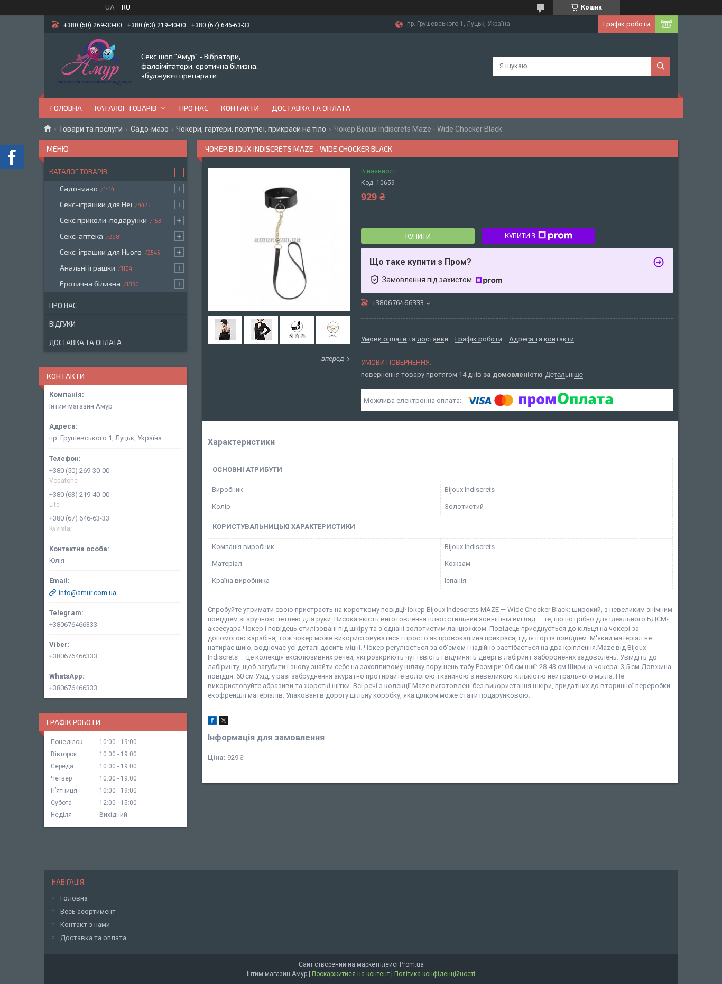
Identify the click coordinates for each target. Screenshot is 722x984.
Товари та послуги (91, 129)
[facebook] (212, 722)
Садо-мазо (150, 129)
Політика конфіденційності (434, 974)
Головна (66, 108)
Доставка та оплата (311, 108)
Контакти (240, 108)
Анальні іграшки (87, 267)
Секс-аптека (81, 235)
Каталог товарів (125, 108)
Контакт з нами (85, 925)
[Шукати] (660, 66)
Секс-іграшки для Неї (96, 204)
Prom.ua (412, 964)
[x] (223, 722)
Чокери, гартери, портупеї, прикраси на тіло (251, 129)
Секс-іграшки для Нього (101, 251)
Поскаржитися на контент (351, 974)
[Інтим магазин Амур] (92, 65)
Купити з (520, 235)
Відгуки (62, 324)
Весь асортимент (88, 911)
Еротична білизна (90, 283)
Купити (418, 236)
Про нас (193, 108)
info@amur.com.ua (87, 593)
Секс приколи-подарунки (103, 220)
